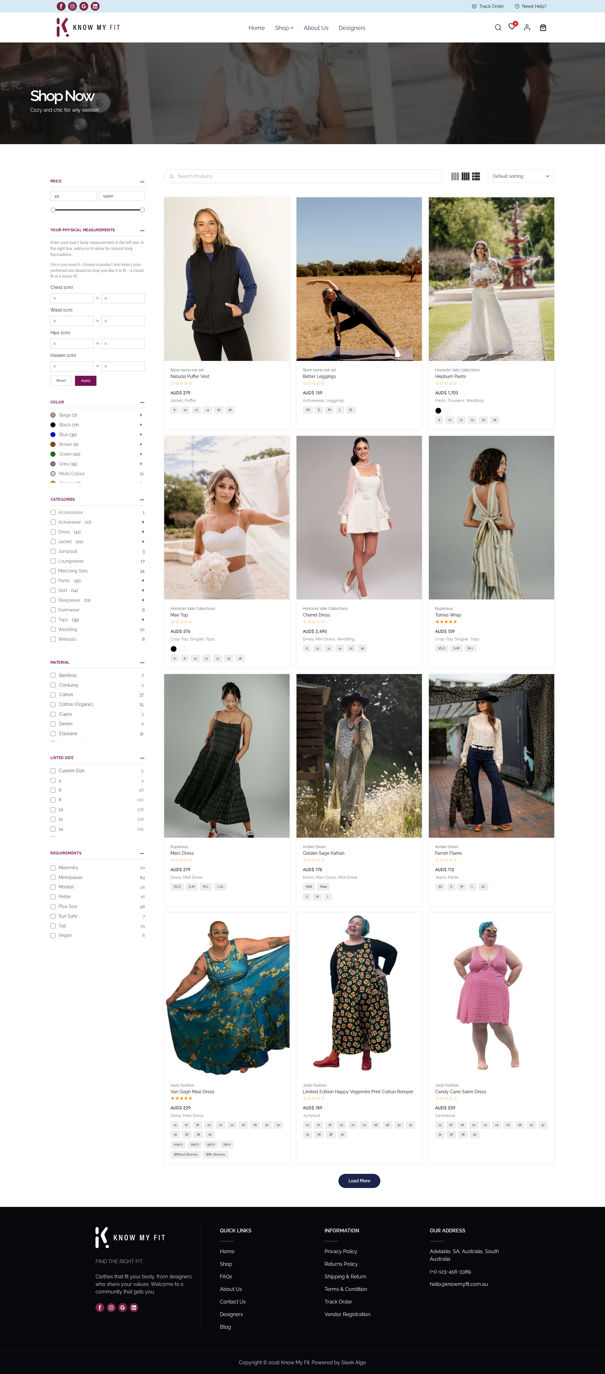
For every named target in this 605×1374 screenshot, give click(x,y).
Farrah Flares (448, 853)
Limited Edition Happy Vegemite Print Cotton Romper (358, 1091)
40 (210, 1134)
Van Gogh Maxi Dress (192, 1091)
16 (218, 410)
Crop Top (179, 639)
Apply (85, 381)
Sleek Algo (353, 1363)
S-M (456, 648)
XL (351, 410)
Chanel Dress (316, 614)
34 (175, 1134)
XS (308, 410)
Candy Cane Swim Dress (460, 1091)
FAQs (226, 1277)
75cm (227, 1144)
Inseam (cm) (63, 355)
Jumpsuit (311, 1115)
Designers (231, 1314)
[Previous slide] (175, 279)
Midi (309, 886)
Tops (210, 639)
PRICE (55, 181)
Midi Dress (193, 877)
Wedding (475, 400)
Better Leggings (319, 376)
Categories (63, 499)
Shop (226, 1264)
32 (278, 1125)
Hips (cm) (60, 332)
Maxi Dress (325, 877)
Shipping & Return (345, 1277)
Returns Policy (341, 1264)
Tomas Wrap (448, 614)
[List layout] (476, 176)
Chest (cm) (61, 287)
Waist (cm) (61, 310)
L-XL (220, 886)
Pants (440, 400)
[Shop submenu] (292, 27)
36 (186, 1134)
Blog (225, 1327)
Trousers (455, 400)
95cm (211, 1144)
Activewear (313, 400)
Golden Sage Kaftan (323, 853)
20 (209, 1125)
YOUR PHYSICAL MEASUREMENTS (82, 230)
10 (185, 410)
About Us (231, 1289)
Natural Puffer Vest (190, 376)
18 (230, 410)
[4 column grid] (466, 176)
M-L (471, 648)
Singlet (197, 639)
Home (37, 76)
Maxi (323, 886)
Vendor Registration (347, 1314)
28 (255, 1125)
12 (196, 410)
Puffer (190, 400)
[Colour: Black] (438, 411)
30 (266, 1125)
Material (60, 662)
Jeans (440, 877)
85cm (195, 1144)
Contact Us (233, 1302)
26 (243, 1125)
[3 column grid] (455, 176)
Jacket (176, 400)
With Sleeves (215, 1154)
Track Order (491, 6)
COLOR (57, 402)
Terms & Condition (346, 1289)
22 (220, 1125)
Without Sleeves (186, 1154)
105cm (178, 1144)
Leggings (335, 400)
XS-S (441, 648)
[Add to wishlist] (285, 208)
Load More (359, 1180)
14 (207, 410)
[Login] (527, 27)
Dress (308, 639)
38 (198, 1134)
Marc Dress (182, 853)
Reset (61, 381)
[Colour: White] (447, 411)
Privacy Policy (341, 1251)
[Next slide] (278, 279)
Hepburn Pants (450, 376)
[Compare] (285, 224)
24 (231, 1125)
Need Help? (534, 6)
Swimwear (445, 1115)
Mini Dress (325, 639)
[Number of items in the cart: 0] (543, 27)
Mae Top (179, 614)
